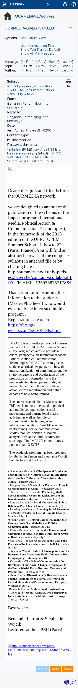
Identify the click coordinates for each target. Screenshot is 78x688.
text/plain (14, 149)
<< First (27, 62)
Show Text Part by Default (40, 50)
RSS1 (55, 669)
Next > (53, 62)
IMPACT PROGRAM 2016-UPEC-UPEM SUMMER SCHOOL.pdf (35, 157)
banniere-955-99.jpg (22, 153)
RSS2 (68, 669)
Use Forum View (33, 38)
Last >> (66, 62)
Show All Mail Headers (37, 53)
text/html (41, 149)
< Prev (40, 62)
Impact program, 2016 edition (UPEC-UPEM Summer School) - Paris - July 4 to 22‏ (32, 90)
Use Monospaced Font (38, 46)
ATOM (42, 669)
